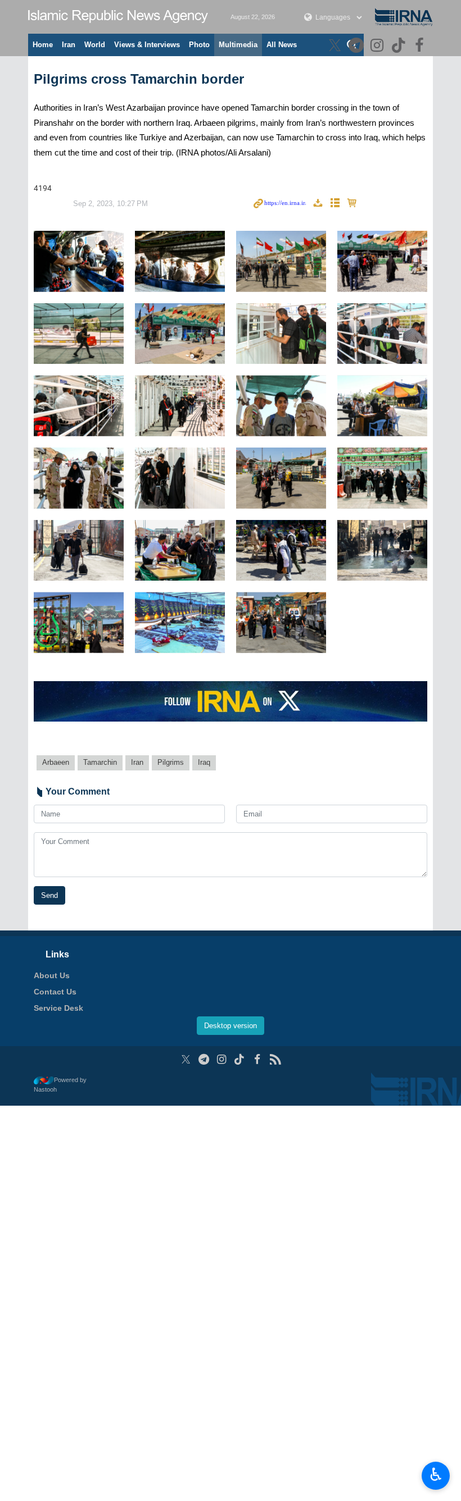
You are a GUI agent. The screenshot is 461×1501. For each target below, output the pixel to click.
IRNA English (118, 17)
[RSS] (275, 1059)
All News (281, 44)
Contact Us (55, 991)
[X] (336, 46)
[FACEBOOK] (421, 46)
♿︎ (436, 1474)
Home (43, 44)
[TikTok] (400, 46)
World (94, 44)
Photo (199, 44)
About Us (52, 975)
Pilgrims (170, 762)
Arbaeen (55, 762)
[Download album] (317, 203)
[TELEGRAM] (357, 46)
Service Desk (58, 1007)
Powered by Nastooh (60, 1084)
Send (49, 895)
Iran (68, 44)
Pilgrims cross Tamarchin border (139, 78)
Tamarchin (100, 762)
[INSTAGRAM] (378, 46)
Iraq (204, 762)
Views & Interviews (147, 44)
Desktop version (230, 1025)
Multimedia (238, 44)
